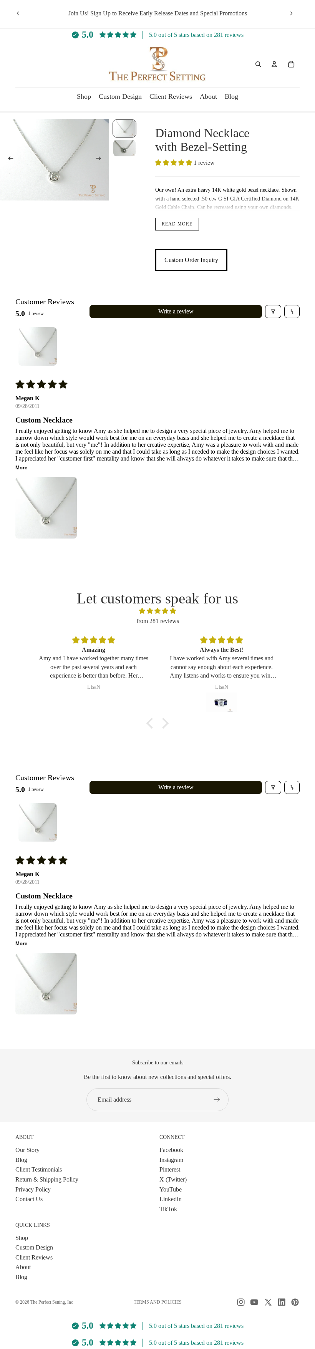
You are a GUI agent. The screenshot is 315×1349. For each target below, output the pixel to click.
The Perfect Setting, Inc (51, 1302)
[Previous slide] (18, 13)
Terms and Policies (158, 1302)
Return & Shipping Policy (46, 1179)
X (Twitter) (173, 1179)
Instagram (171, 1160)
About (23, 1267)
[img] (157, 611)
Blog (21, 1160)
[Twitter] (268, 1302)
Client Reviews (34, 1257)
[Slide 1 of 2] (124, 128)
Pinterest (169, 1169)
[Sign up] (217, 1100)
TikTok (168, 1209)
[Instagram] (240, 1302)
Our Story (27, 1150)
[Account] (274, 64)
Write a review (176, 311)
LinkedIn (170, 1199)
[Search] (258, 64)
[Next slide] (291, 13)
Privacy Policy (33, 1189)
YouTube (170, 1189)
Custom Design (34, 1247)
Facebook (171, 1150)
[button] (174, 162)
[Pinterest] (295, 1302)
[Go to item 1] (37, 346)
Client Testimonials (38, 1169)
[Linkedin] (281, 1302)
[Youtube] (254, 1302)
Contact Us (29, 1199)
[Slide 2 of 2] (124, 148)
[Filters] (273, 311)
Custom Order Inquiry (191, 260)
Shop (21, 1237)
